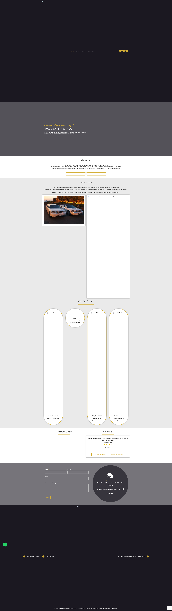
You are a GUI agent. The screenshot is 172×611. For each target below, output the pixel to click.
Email (46, 477)
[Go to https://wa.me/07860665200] (5, 544)
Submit (47, 498)
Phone (69, 470)
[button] (110, 494)
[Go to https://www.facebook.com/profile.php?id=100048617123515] (126, 51)
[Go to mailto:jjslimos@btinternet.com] (123, 51)
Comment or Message (50, 483)
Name (47, 470)
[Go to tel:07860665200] (120, 51)
